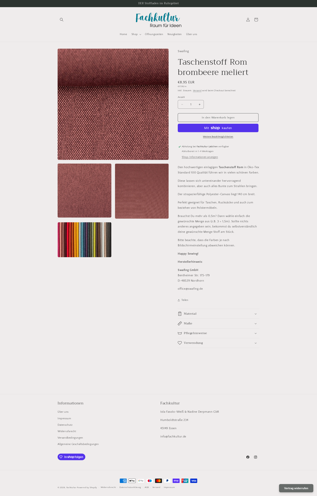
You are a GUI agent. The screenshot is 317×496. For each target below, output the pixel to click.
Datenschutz (65, 424)
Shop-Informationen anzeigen (200, 157)
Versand (197, 90)
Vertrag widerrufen (296, 488)
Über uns (63, 411)
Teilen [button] (184, 300)
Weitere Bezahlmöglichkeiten (218, 136)
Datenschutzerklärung (130, 487)
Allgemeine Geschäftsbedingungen (78, 444)
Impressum (64, 418)
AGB (147, 487)
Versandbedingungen (70, 437)
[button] (62, 20)
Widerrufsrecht (67, 431)
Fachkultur (71, 487)
